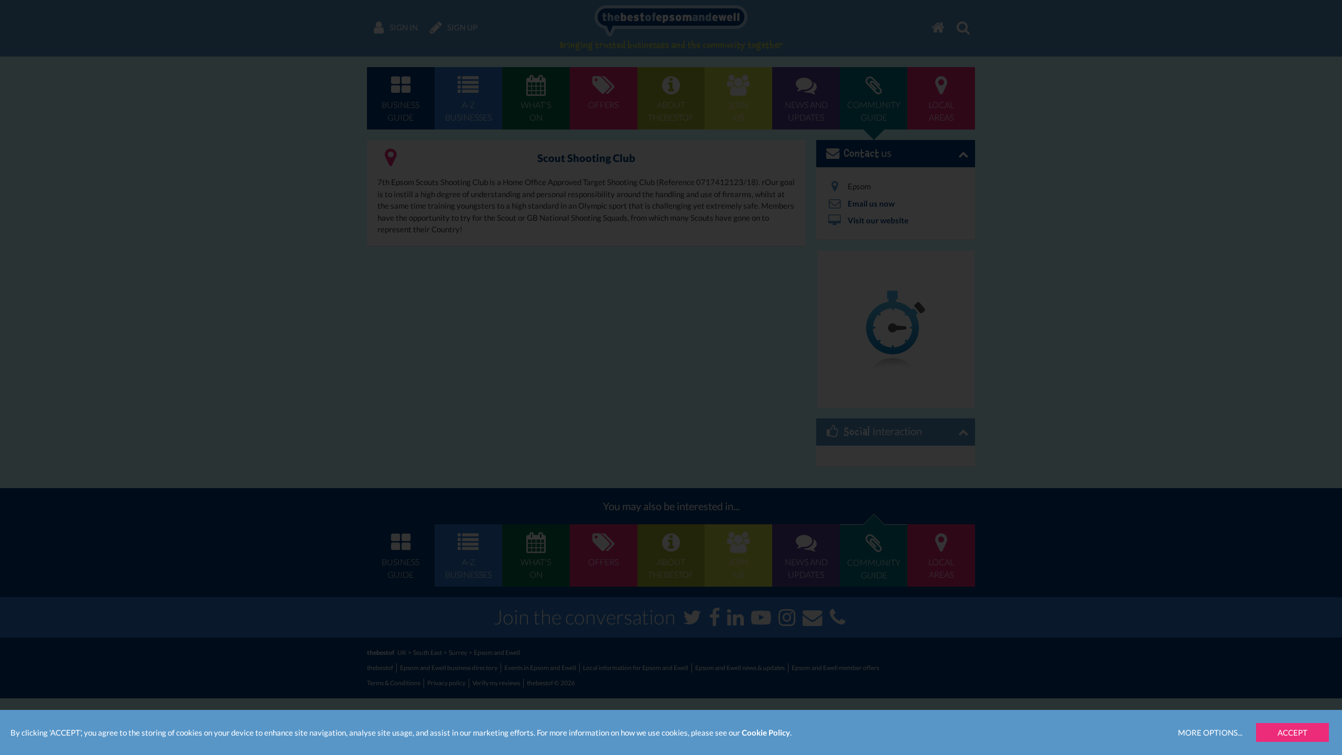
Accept (1292, 732)
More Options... (1210, 732)
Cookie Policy (766, 732)
